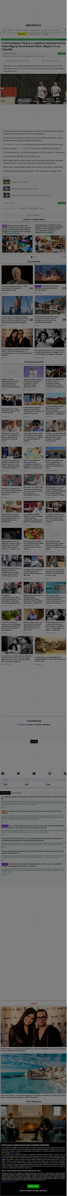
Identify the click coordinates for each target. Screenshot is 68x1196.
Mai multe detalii (15, 1152)
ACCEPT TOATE (33, 1186)
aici (7, 1162)
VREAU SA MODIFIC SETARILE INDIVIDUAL (33, 1191)
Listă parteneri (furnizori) (8, 1181)
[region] (33, 1169)
